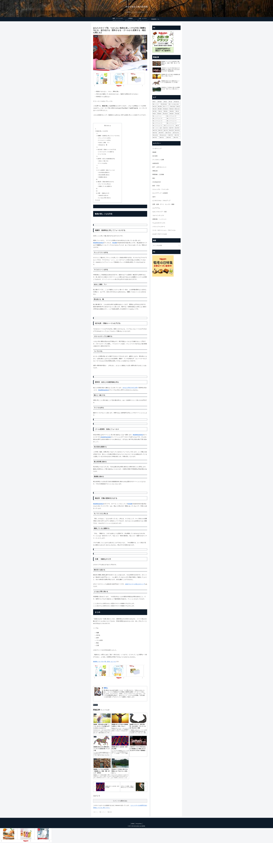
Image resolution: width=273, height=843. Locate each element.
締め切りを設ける (103, 195)
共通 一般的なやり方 (103, 193)
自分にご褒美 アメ (104, 142)
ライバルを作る (103, 163)
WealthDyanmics (98, 242)
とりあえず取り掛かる (105, 197)
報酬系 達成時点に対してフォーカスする (108, 135)
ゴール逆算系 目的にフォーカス (106, 170)
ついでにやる (102, 154)
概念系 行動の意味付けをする (106, 181)
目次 (105, 125)
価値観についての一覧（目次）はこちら (104, 661)
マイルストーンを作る (105, 140)
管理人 (106, 688)
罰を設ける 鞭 (103, 145)
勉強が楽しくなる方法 (102, 131)
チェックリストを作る (105, 138)
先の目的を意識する (104, 172)
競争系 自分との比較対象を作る (106, 158)
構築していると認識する (105, 186)
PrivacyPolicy (139, 823)
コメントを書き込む (120, 801)
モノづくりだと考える (105, 184)
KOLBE (114, 242)
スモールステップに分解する (106, 151)
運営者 (132, 823)
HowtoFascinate (106, 437)
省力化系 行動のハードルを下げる (107, 149)
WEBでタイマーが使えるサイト (134, 584)
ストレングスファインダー (130, 387)
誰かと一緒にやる (103, 161)
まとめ (98, 200)
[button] (179, 245)
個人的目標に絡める (104, 174)
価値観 (96, 704)
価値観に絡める (103, 177)
